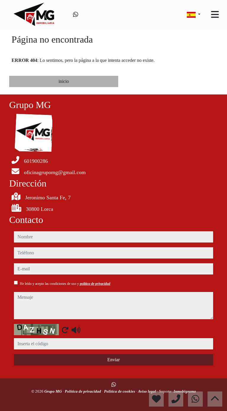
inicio (64, 81)
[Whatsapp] (75, 14)
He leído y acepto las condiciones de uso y (65, 284)
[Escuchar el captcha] (76, 330)
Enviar (113, 359)
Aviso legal (147, 391)
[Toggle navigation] (214, 14)
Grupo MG (53, 391)
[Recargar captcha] (65, 330)
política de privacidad (95, 284)
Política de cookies (120, 391)
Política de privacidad (83, 391)
